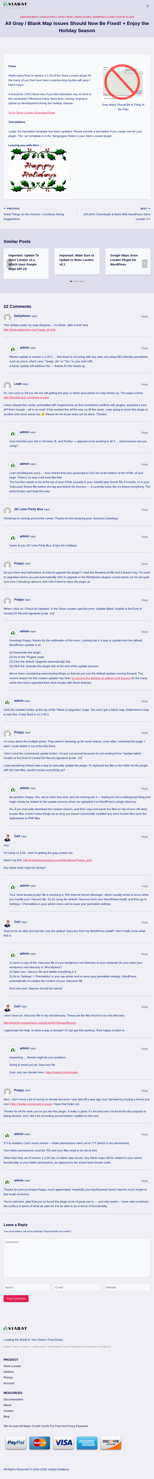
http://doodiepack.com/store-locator (26, 397)
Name (10, 1287)
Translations (83, 17)
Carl (17, 836)
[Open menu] (147, 6)
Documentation (13, 1399)
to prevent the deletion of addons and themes (101, 678)
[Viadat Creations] (16, 6)
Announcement (29, 17)
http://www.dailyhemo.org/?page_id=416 (29, 329)
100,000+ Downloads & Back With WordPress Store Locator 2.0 (116, 214)
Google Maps (48, 17)
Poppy (19, 563)
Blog (6, 1416)
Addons (9, 1371)
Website (111, 1287)
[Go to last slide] (9, 263)
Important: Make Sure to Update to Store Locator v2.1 (76, 260)
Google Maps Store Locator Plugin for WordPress (124, 260)
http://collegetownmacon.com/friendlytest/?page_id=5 (57, 860)
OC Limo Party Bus (28, 509)
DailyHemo (22, 316)
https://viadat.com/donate (61, 1072)
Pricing (8, 1377)
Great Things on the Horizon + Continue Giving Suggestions (34, 214)
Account (9, 1383)
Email (59, 1287)
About (7, 1405)
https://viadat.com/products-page (31, 1104)
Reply (145, 316)
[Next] (145, 263)
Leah (18, 384)
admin (24, 347)
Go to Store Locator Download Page (31, 112)
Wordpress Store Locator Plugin (113, 17)
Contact (9, 1410)
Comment (12, 1241)
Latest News (65, 17)
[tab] (71, 281)
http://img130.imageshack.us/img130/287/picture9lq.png (40, 1022)
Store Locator (12, 1366)
